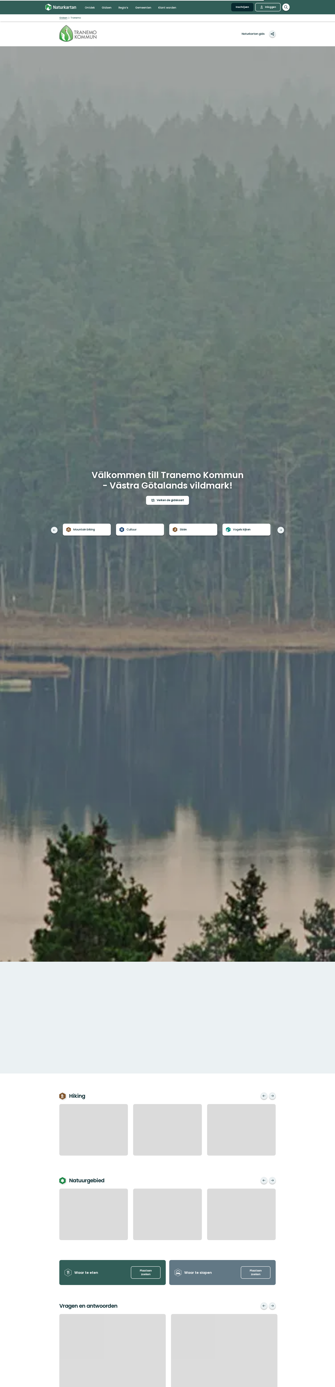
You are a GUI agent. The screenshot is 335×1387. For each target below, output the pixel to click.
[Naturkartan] (60, 7)
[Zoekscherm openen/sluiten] (286, 7)
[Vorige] (54, 530)
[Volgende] (280, 530)
